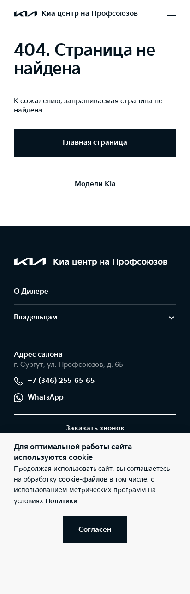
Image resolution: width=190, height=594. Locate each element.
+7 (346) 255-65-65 (61, 380)
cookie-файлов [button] (83, 479)
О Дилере (31, 291)
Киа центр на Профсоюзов (90, 13)
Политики (61, 501)
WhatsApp (46, 397)
